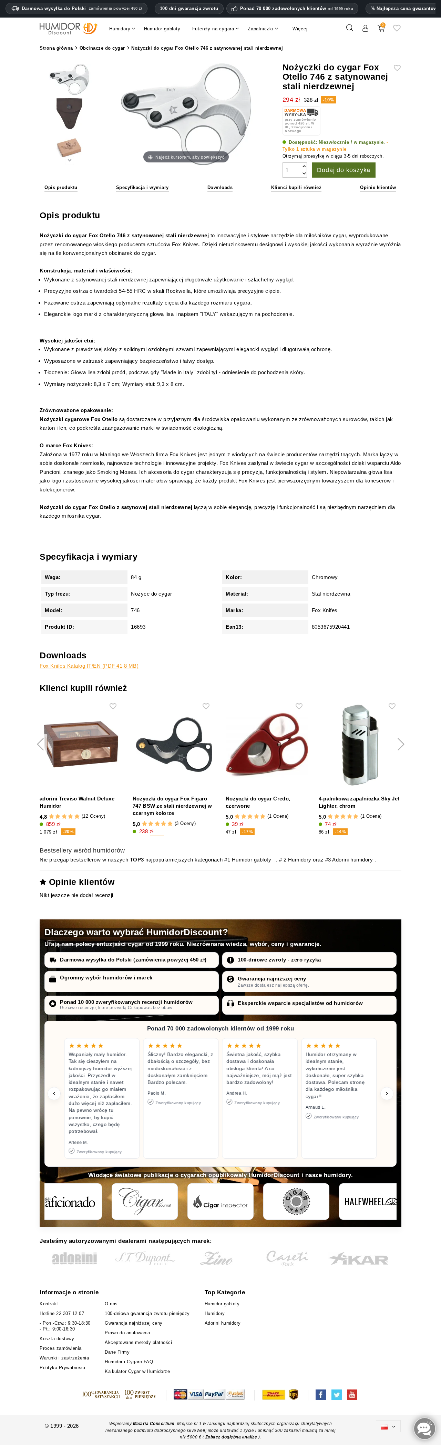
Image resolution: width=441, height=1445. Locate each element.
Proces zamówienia (61, 1348)
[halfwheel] (372, 1201)
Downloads (220, 187)
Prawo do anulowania (127, 1332)
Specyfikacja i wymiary (142, 187)
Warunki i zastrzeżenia (64, 1358)
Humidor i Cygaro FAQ (129, 1361)
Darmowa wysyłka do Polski (82, 8)
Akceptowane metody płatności (138, 1342)
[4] (70, 817)
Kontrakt (49, 1303)
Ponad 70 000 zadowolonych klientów (296, 8)
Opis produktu (61, 187)
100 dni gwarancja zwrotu (189, 8)
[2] (57, 817)
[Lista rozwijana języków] (388, 1426)
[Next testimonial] (386, 1093)
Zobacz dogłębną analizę (231, 1437)
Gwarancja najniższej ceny (272, 978)
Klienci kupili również (296, 187)
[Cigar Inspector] (220, 1201)
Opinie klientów (378, 187)
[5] (77, 817)
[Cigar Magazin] (296, 1201)
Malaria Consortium (154, 1423)
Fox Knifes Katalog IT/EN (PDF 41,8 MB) (89, 666)
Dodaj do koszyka (343, 170)
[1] (51, 817)
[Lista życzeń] (396, 30)
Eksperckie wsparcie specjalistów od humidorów (300, 1003)
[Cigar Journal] (145, 1201)
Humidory (300, 860)
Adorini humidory (353, 860)
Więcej (300, 28)
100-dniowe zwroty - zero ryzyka (279, 960)
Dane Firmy (117, 1352)
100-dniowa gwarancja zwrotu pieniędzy (147, 1313)
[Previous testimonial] (54, 1093)
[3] (64, 817)
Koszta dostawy (57, 1338)
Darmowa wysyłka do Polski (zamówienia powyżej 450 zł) (133, 960)
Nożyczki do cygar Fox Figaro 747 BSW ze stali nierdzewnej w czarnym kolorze (172, 806)
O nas (111, 1303)
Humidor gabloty (254, 860)
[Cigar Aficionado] (69, 1201)
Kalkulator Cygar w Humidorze (137, 1371)
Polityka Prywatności (62, 1367)
